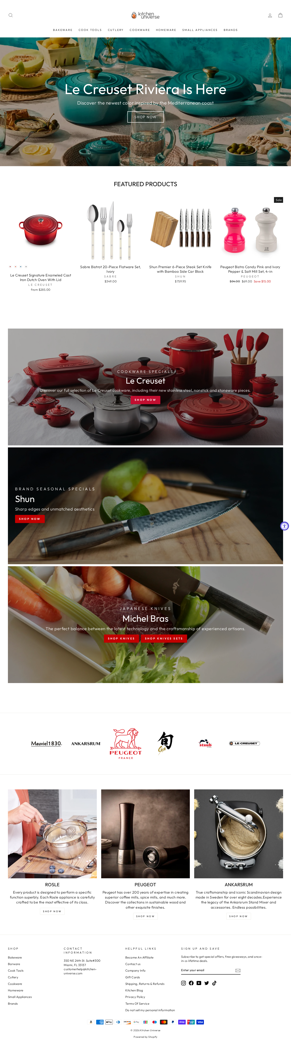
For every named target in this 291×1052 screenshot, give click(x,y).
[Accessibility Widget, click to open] (284, 526)
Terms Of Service (137, 1003)
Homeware (166, 30)
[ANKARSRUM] (238, 833)
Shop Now (145, 117)
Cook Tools (90, 30)
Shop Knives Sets (164, 638)
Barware (14, 964)
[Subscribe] (238, 970)
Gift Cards (132, 977)
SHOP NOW (145, 916)
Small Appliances (200, 30)
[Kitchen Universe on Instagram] (183, 983)
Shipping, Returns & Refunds (144, 984)
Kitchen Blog (134, 990)
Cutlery (116, 30)
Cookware (140, 30)
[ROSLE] (52, 833)
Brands (231, 30)
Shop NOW (52, 911)
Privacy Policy (135, 997)
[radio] (10, 267)
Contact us (133, 964)
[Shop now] (145, 387)
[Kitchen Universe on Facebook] (191, 983)
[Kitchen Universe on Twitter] (206, 983)
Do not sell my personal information (150, 1010)
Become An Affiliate (139, 957)
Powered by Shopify (145, 1036)
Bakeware (62, 30)
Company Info (135, 970)
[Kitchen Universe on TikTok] (214, 983)
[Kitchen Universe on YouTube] (199, 983)
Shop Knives (121, 638)
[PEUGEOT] (145, 833)
